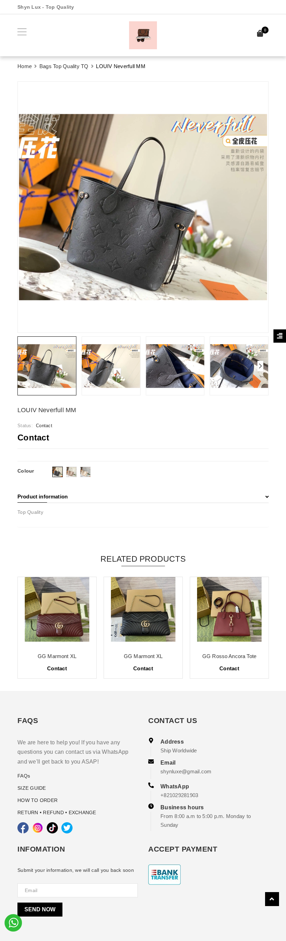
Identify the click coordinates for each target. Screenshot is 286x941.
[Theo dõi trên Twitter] (67, 827)
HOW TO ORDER (37, 800)
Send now (39, 909)
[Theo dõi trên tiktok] (52, 827)
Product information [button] (42, 496)
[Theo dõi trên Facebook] (23, 827)
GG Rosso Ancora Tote (229, 656)
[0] (260, 34)
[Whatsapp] (13, 922)
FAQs (23, 776)
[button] (260, 366)
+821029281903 (179, 795)
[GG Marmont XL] (57, 612)
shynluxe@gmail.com (186, 771)
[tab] (143, 497)
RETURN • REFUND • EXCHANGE (56, 812)
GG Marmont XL (57, 656)
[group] (143, 207)
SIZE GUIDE (31, 788)
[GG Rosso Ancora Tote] (229, 612)
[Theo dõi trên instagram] (37, 827)
